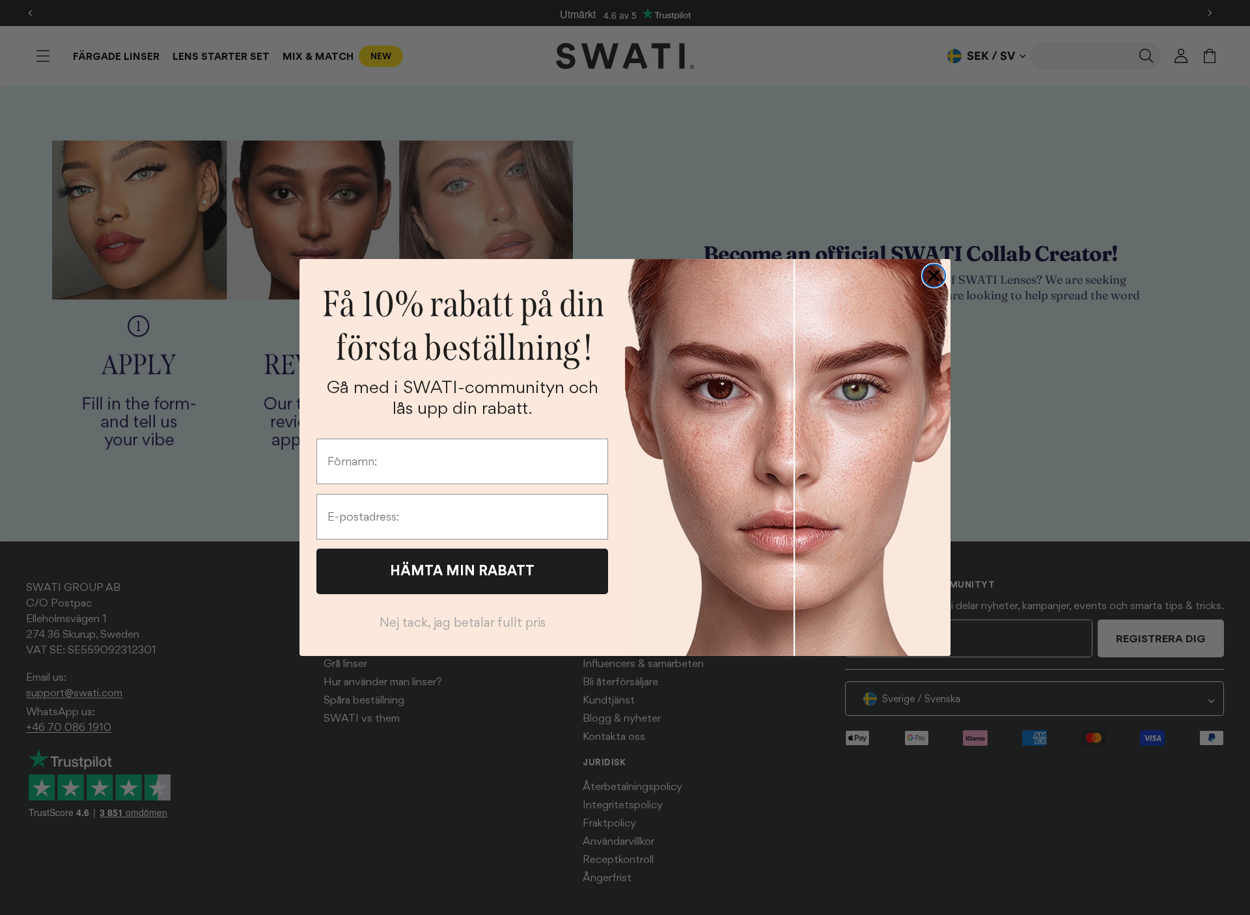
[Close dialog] (934, 275)
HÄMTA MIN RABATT (462, 570)
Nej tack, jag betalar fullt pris (463, 622)
